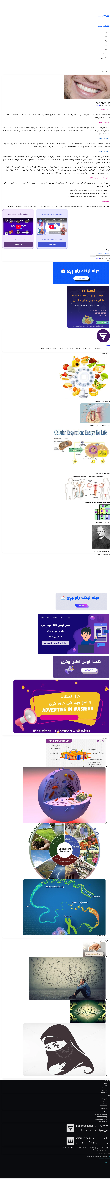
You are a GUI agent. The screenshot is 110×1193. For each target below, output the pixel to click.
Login (105, 1162)
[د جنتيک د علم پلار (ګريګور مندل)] (101, 548)
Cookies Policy (103, 1108)
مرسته (105, 49)
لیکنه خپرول (104, 54)
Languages (104, 1161)
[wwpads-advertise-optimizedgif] (81, 677)
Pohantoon (107, 1158)
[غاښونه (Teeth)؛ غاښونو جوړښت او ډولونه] (95, 423)
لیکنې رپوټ (105, 1101)
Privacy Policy (104, 1107)
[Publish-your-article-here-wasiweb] (73, 654)
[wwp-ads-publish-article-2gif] (81, 284)
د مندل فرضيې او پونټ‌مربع (103, 522)
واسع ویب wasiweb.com (102, 1118)
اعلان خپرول (104, 58)
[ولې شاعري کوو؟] (67, 999)
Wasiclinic (101, 1158)
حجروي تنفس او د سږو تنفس (102, 473)
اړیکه (106, 41)
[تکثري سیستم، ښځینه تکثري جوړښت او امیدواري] (87, 499)
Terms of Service (103, 1105)
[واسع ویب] (104, 17)
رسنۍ (105, 37)
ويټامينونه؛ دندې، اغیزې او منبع (102, 401)
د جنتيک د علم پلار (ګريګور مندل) (102, 552)
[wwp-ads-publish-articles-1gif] (81, 612)
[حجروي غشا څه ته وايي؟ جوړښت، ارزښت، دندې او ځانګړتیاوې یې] (76, 766)
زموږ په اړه (105, 1085)
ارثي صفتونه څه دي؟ (101, 935)
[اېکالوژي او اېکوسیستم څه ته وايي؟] (64, 879)
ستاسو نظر (105, 1103)
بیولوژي (107, 253)
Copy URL (93, 256)
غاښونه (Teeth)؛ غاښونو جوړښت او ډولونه (100, 426)
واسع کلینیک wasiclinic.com (101, 1119)
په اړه (106, 45)
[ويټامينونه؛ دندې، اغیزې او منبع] (84, 398)
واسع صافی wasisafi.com (102, 1116)
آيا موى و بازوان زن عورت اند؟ (100, 1076)
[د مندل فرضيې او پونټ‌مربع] (102, 519)
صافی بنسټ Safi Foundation (101, 1114)
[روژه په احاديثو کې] (88, 1023)
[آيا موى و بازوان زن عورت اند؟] (64, 1075)
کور (106, 32)
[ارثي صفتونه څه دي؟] (64, 935)
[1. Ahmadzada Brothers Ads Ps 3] (88, 327)
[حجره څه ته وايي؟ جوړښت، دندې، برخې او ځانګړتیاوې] (64, 822)
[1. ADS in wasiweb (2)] (61, 733)
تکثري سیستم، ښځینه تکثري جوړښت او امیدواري (97, 502)
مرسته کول (105, 1089)
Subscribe (52, 244)
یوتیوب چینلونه (104, 1090)
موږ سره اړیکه (104, 1087)
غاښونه (100, 253)
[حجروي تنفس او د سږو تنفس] (81, 470)
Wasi (109, 1156)
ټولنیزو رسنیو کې (104, 1092)
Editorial (98, 105)
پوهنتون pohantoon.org (102, 1121)
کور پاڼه (105, 1083)
